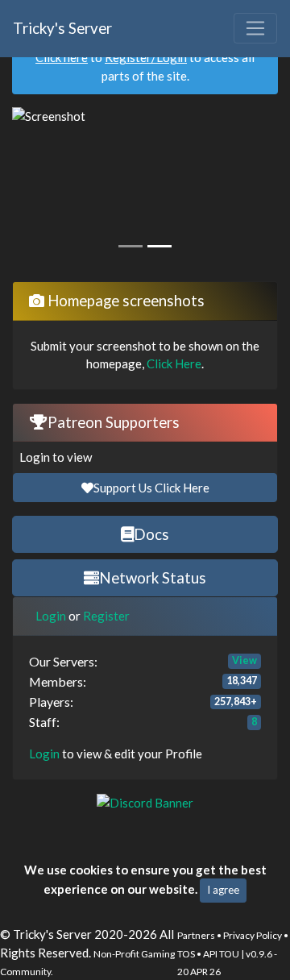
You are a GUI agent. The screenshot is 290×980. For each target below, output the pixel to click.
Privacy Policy (252, 935)
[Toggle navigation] (255, 28)
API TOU (221, 954)
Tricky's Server (62, 28)
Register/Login (146, 57)
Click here (61, 57)
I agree (223, 889)
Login (50, 615)
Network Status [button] (152, 577)
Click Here (174, 363)
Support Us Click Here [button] (151, 487)
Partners (196, 935)
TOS (186, 954)
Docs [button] (151, 534)
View (244, 660)
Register (106, 615)
